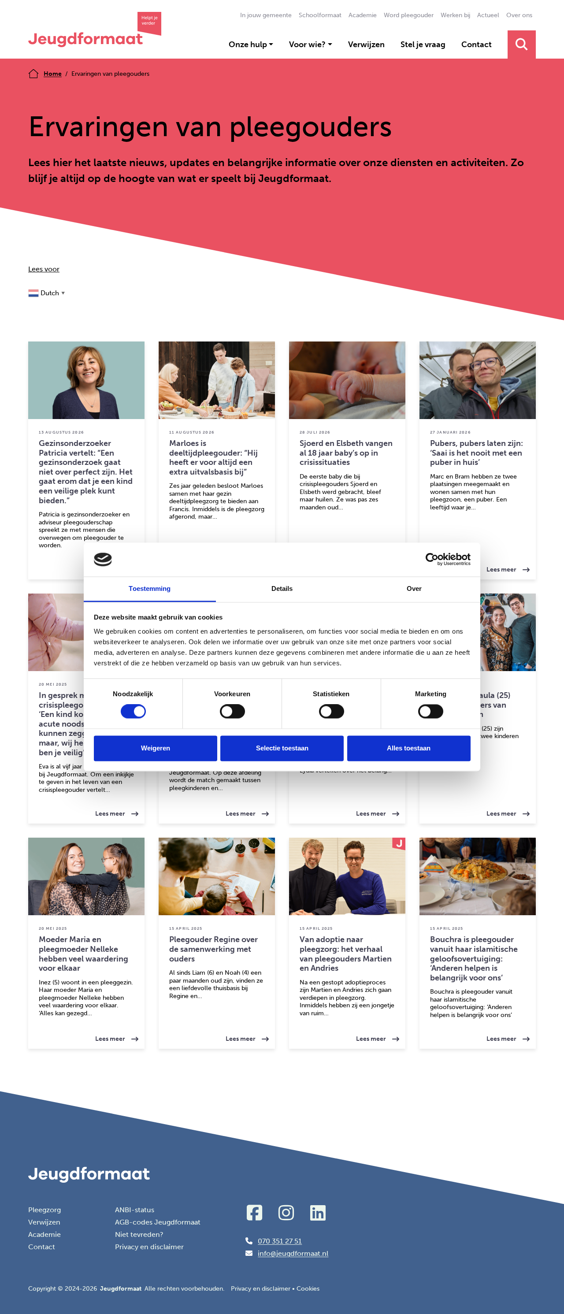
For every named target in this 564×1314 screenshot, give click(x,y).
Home (53, 74)
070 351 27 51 (280, 1241)
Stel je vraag (423, 44)
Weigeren (155, 748)
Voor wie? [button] (307, 44)
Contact (476, 44)
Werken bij (455, 15)
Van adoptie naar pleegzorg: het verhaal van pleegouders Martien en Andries (346, 954)
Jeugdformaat (94, 29)
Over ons (519, 15)
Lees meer (511, 566)
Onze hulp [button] (248, 44)
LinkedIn (318, 1212)
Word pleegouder (409, 15)
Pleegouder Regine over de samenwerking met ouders (213, 949)
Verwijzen (366, 44)
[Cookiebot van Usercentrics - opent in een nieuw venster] (432, 559)
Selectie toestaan (282, 748)
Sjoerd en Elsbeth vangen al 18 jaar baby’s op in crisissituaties (346, 452)
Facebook (254, 1212)
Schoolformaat (320, 15)
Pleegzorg (44, 1210)
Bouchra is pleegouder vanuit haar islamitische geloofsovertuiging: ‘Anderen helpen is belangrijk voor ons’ (474, 958)
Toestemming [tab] (150, 588)
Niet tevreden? (139, 1234)
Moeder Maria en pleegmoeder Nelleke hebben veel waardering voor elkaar (83, 954)
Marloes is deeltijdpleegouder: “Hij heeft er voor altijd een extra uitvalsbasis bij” (213, 457)
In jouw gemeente (266, 15)
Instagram (286, 1212)
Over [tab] (414, 588)
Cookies (308, 1288)
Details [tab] (282, 588)
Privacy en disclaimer (149, 1247)
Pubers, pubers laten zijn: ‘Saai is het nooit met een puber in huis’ (476, 452)
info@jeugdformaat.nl (293, 1253)
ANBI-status (134, 1210)
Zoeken (522, 44)
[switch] (232, 712)
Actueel (488, 15)
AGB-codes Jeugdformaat (157, 1222)
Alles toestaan (408, 748)
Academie (363, 15)
